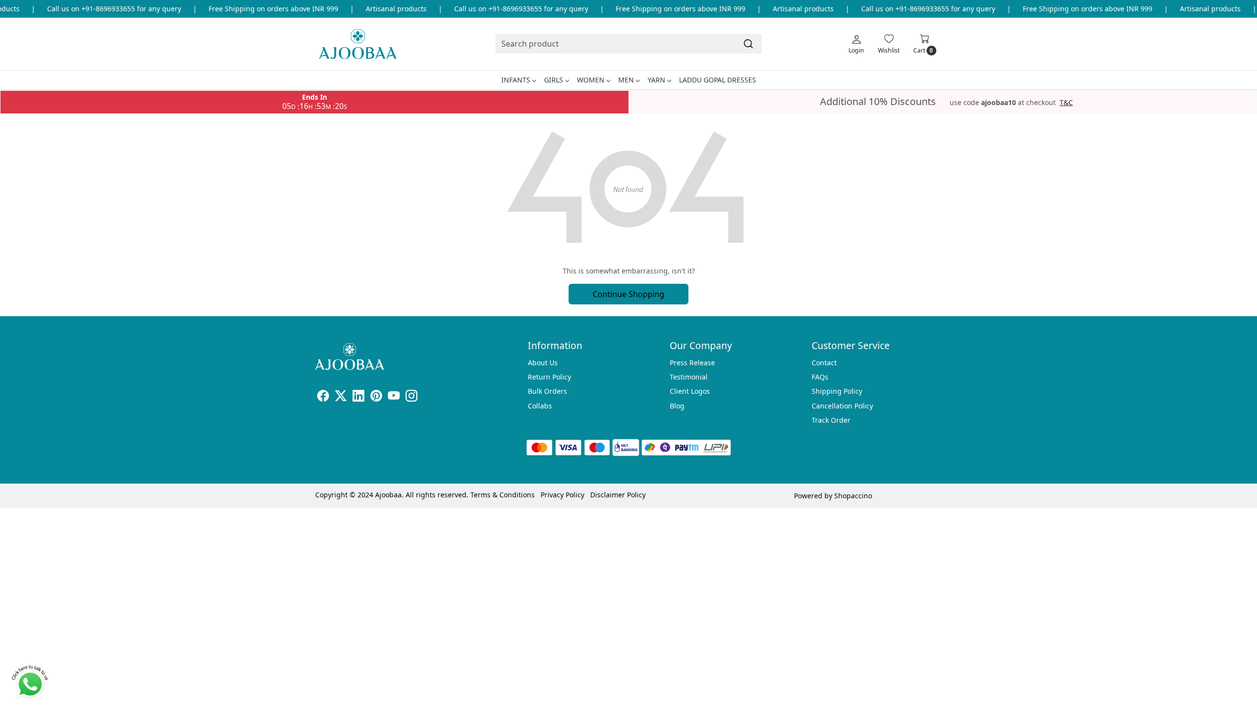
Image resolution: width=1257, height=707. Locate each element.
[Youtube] (394, 397)
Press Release (692, 362)
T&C (1066, 102)
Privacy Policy (562, 494)
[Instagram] (411, 397)
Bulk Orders (547, 391)
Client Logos (690, 391)
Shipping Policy (837, 391)
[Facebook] (323, 397)
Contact (824, 362)
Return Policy (549, 376)
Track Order (831, 420)
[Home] (357, 44)
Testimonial (689, 376)
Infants (515, 79)
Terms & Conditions (502, 494)
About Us (543, 362)
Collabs (540, 405)
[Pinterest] (376, 397)
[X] (341, 397)
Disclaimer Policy (618, 494)
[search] (748, 44)
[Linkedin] (358, 397)
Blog (677, 405)
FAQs (820, 376)
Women (590, 79)
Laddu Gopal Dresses (717, 79)
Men (626, 79)
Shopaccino (853, 495)
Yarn (656, 79)
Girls (553, 79)
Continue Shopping (628, 294)
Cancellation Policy (842, 405)
